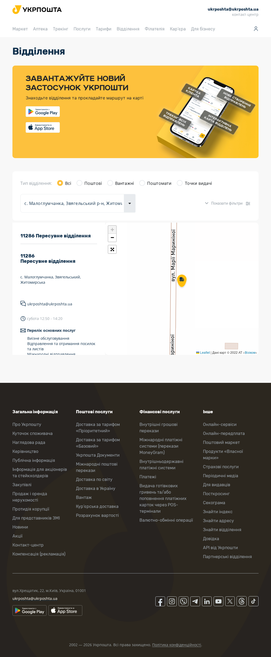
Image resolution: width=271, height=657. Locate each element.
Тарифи (103, 28)
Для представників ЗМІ (36, 518)
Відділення (128, 28)
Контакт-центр (28, 545)
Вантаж (84, 497)
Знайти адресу (218, 520)
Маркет (20, 28)
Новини (20, 527)
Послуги (82, 28)
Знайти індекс (218, 511)
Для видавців (216, 484)
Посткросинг (216, 493)
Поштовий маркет (221, 442)
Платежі (147, 476)
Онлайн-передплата (224, 433)
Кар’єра (178, 28)
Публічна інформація (33, 460)
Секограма (214, 502)
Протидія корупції (30, 509)
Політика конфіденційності (176, 644)
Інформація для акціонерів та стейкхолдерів (39, 472)
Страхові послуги (221, 466)
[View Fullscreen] (112, 249)
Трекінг (60, 28)
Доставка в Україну (95, 488)
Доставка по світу (94, 479)
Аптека (40, 28)
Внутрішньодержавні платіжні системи (161, 464)
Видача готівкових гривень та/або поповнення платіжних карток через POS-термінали (163, 498)
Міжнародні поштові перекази (97, 467)
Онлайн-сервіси (220, 424)
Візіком (250, 352)
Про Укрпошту (26, 424)
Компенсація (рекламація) (38, 554)
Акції (17, 536)
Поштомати (159, 183)
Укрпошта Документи (98, 455)
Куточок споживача (32, 433)
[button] (182, 281)
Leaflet (204, 352)
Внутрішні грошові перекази (158, 427)
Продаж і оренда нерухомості (29, 497)
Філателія (155, 28)
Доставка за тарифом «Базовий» (98, 443)
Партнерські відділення (227, 556)
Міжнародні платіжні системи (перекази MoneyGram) (160, 446)
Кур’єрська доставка (97, 506)
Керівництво (25, 451)
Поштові (93, 183)
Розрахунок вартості (97, 515)
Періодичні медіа (220, 475)
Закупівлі (21, 484)
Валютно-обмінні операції (166, 520)
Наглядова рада (28, 442)
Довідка (211, 538)
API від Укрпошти (220, 547)
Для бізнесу (203, 28)
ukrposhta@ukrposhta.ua (49, 303)
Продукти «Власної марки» (223, 454)
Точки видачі (198, 183)
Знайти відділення (222, 529)
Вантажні (124, 183)
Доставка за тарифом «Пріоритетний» (98, 427)
